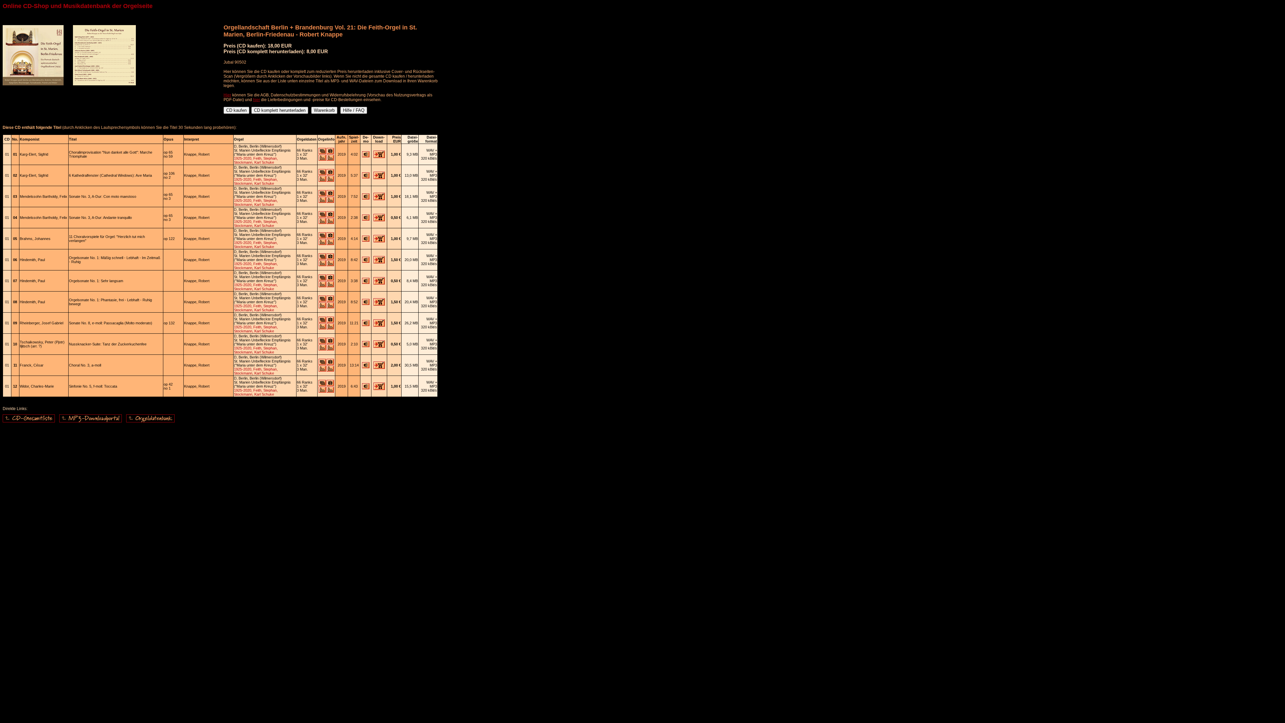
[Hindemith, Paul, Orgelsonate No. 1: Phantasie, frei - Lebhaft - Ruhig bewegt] (365, 304)
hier (256, 99)
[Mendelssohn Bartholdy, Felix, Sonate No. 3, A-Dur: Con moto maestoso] (365, 198)
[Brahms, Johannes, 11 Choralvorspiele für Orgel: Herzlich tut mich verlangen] (365, 240)
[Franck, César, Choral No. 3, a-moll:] (365, 367)
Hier (227, 95)
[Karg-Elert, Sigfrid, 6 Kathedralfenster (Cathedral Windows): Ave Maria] (365, 177)
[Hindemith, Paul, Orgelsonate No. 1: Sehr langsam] (365, 282)
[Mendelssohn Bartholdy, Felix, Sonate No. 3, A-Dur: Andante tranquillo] (365, 219)
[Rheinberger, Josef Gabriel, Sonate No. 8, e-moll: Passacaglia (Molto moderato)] (365, 325)
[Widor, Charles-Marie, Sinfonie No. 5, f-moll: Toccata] (365, 388)
